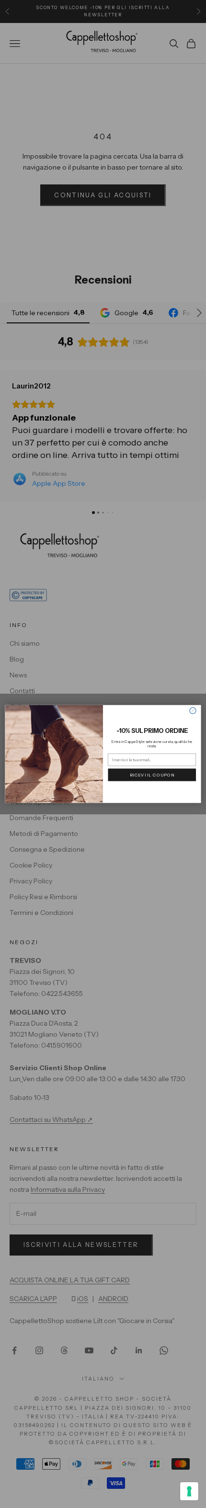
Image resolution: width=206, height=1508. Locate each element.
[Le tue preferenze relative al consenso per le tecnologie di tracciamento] (189, 1491)
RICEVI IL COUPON (152, 774)
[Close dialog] (193, 711)
